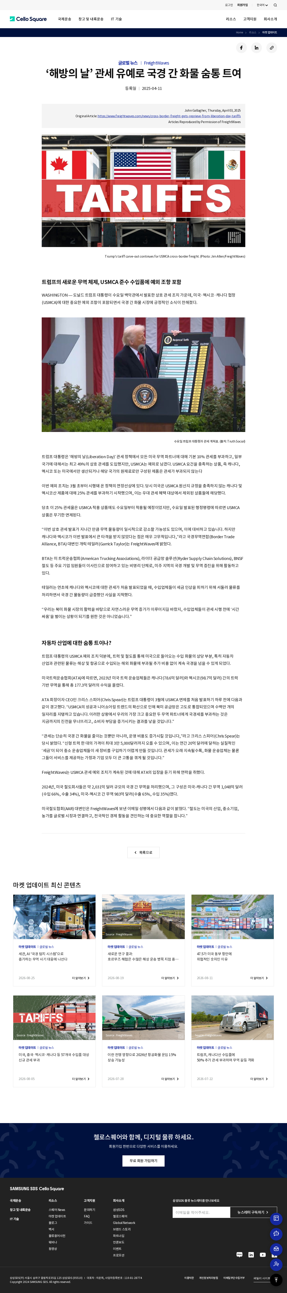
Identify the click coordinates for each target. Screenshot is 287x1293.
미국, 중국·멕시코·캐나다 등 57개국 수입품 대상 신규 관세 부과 (54, 1057)
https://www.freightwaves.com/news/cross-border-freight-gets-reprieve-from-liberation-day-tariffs (169, 116)
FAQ (87, 1216)
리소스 (231, 19)
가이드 (88, 1223)
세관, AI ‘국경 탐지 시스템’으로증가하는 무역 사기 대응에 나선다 (43, 956)
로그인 (229, 5)
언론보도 (118, 1242)
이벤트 (117, 1249)
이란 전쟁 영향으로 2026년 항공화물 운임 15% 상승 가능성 (142, 1057)
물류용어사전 (57, 1236)
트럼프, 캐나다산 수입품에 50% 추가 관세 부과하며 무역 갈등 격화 (225, 1057)
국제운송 (64, 19)
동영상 (53, 1249)
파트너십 (118, 1236)
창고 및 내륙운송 (91, 19)
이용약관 (189, 1278)
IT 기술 (116, 19)
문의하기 (89, 1210)
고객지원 (250, 19)
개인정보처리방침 (208, 1278)
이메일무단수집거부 (234, 1278)
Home (239, 32)
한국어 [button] (261, 5)
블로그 (53, 1223)
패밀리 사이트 (262, 1278)
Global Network (124, 1223)
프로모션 (118, 1255)
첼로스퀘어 (120, 1216)
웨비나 (53, 1242)
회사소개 (270, 19)
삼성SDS (118, 1210)
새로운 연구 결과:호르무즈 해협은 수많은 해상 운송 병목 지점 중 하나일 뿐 (143, 957)
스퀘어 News (57, 1210)
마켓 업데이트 (269, 32)
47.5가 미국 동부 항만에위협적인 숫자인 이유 (214, 956)
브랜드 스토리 (121, 1229)
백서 (51, 1229)
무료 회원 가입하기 (143, 1160)
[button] (28, 19)
